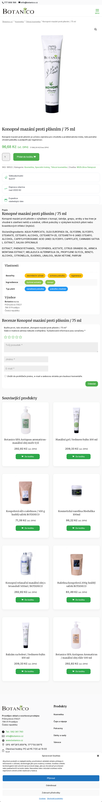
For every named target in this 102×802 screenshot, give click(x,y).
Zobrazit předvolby (51, 792)
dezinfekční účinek (35, 275)
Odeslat (92, 383)
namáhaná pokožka (35, 289)
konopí (50, 282)
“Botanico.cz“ (7, 22)
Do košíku (29, 456)
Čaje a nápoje (60, 721)
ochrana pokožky (57, 275)
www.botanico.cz (14, 740)
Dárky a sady (60, 735)
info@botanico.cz (14, 736)
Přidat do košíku (25, 156)
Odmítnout (51, 785)
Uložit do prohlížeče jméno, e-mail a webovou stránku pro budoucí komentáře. (44, 376)
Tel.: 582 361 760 (14, 731)
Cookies (42, 798)
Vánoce (57, 742)
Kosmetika (19, 22)
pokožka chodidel (58, 289)
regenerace (76, 275)
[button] (98, 755)
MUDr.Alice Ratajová (86, 167)
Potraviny (58, 728)
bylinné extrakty (34, 282)
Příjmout (51, 778)
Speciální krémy (42, 167)
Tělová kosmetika (33, 22)
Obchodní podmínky (55, 798)
